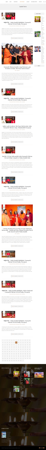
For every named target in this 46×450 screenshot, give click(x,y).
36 (25, 344)
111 (18, 358)
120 (9, 360)
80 (7, 353)
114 (25, 358)
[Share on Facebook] (18, 38)
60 (20, 349)
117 (2, 360)
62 (25, 349)
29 (9, 344)
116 (29, 358)
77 (29, 351)
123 (16, 360)
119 (7, 360)
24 (27, 342)
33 (18, 344)
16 (9, 342)
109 (14, 358)
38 (29, 344)
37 (27, 344)
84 (16, 353)
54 (7, 349)
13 (2, 342)
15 (7, 342)
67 (7, 351)
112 (20, 358)
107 (9, 358)
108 (11, 358)
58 (16, 349)
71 (16, 351)
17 (11, 342)
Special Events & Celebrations (15, 25)
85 (18, 353)
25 (29, 342)
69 (11, 351)
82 (11, 353)
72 (18, 351)
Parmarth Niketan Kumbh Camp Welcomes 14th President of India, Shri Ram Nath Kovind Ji (17, 67)
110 (16, 358)
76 (27, 351)
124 (18, 360)
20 (18, 342)
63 (27, 349)
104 (2, 358)
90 (29, 353)
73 (20, 351)
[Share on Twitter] (19, 38)
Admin (24, 25)
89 (27, 353)
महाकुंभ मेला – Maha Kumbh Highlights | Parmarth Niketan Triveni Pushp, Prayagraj (17, 23)
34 (20, 344)
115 (27, 358)
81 (9, 353)
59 (18, 349)
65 (2, 351)
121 (11, 360)
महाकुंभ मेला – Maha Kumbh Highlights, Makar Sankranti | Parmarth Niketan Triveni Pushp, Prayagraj (17, 291)
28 (7, 344)
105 (5, 358)
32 (16, 344)
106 (7, 358)
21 (20, 342)
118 (5, 360)
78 (2, 353)
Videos (21, 25)
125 (20, 360)
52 (2, 349)
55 (9, 349)
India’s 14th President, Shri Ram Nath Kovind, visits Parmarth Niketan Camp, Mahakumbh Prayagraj (17, 127)
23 (25, 342)
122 (14, 360)
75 (25, 351)
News (10, 25)
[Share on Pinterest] (22, 38)
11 (27, 340)
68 (9, 351)
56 (11, 349)
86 (20, 353)
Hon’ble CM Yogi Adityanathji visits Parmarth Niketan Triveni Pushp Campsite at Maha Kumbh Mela (17, 157)
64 (29, 349)
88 (25, 353)
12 (29, 340)
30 (11, 344)
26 (2, 344)
